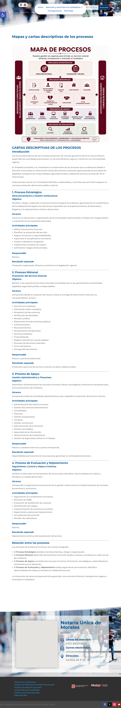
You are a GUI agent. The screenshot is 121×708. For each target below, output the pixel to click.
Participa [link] (68, 11)
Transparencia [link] (55, 11)
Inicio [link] (40, 7)
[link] (3, 15)
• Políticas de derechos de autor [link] (27, 687)
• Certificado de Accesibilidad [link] (26, 690)
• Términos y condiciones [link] (24, 682)
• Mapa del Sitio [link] (20, 695)
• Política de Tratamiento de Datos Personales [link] (33, 685)
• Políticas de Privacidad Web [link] (26, 693)
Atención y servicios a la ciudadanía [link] (63, 7)
